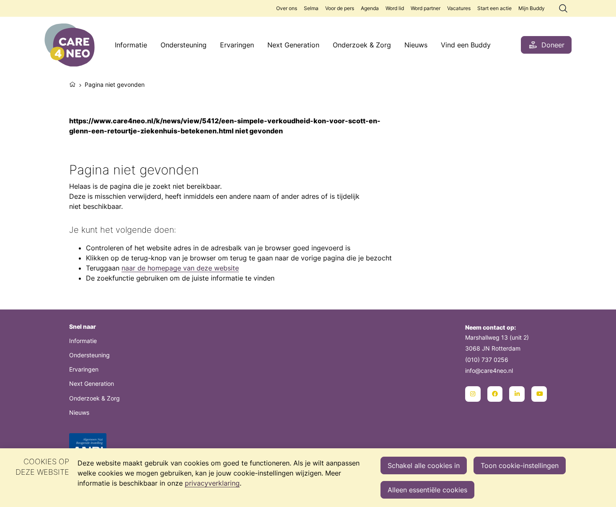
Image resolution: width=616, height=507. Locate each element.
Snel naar (82, 326)
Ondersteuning (183, 45)
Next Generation (293, 45)
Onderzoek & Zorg (362, 45)
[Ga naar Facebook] (495, 394)
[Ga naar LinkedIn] (517, 394)
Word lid (395, 8)
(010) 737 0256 (486, 359)
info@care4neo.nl (489, 370)
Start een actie (494, 8)
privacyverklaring (212, 483)
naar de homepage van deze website (180, 268)
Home (72, 83)
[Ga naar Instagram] (473, 394)
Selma (311, 8)
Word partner (425, 8)
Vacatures (459, 8)
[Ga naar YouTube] (539, 394)
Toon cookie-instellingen (520, 465)
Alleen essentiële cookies (427, 490)
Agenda (370, 8)
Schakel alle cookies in (424, 465)
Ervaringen (237, 45)
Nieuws (415, 45)
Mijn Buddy (531, 8)
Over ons (286, 8)
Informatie (131, 45)
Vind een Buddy (466, 45)
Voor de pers (339, 8)
